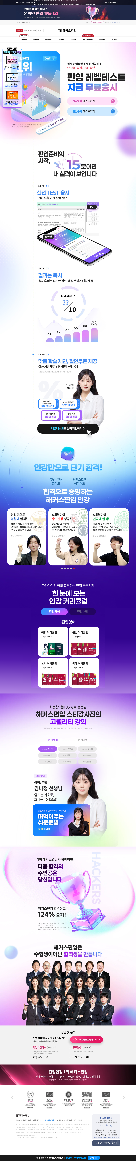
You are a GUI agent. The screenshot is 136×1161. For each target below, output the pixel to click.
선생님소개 (48, 39)
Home (18, 1120)
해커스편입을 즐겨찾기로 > (24, 22)
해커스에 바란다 (116, 22)
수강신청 (36, 39)
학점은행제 (33, 30)
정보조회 (43, 1132)
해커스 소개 (27, 1120)
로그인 (87, 22)
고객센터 (114, 39)
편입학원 (26, 30)
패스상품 (24, 39)
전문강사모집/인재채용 (74, 1120)
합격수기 (73, 39)
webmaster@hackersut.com (25, 1136)
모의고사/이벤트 (87, 39)
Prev (38, 12)
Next (97, 12)
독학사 (40, 30)
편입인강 (19, 30)
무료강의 (102, 39)
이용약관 (36, 1120)
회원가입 (107, 22)
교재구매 (61, 39)
